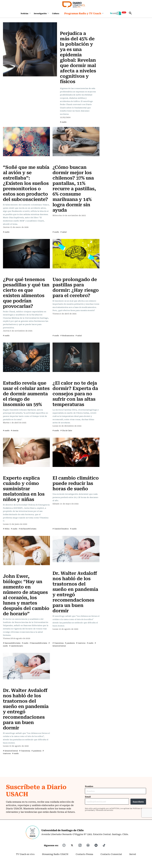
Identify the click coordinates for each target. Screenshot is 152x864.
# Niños (6, 528)
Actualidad (59, 376)
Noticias (24, 13)
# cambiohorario (16, 646)
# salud (63, 232)
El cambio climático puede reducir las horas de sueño (76, 483)
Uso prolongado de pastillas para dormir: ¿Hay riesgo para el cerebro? (76, 287)
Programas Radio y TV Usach (82, 13)
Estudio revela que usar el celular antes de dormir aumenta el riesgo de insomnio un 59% (26, 393)
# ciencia (14, 430)
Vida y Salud (67, 24)
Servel (132, 854)
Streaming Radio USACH (55, 854)
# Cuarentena (58, 643)
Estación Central (62, 567)
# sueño (63, 122)
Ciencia (57, 273)
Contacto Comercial (111, 854)
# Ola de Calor (66, 430)
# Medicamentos (67, 335)
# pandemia (70, 643)
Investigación (40, 13)
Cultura (55, 13)
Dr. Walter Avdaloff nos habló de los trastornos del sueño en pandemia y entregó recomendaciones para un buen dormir (75, 591)
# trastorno (81, 643)
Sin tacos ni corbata (14, 471)
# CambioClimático (61, 528)
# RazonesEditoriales (11, 643)
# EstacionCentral (10, 750)
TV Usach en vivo (25, 854)
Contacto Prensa (84, 854)
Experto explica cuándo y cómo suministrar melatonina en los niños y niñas (24, 488)
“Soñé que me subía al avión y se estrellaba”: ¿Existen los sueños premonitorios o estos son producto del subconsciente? (26, 182)
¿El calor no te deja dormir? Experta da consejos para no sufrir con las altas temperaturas (75, 393)
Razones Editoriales (14, 570)
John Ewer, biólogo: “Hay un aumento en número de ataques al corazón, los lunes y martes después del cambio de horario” (26, 594)
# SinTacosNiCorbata (27, 528)
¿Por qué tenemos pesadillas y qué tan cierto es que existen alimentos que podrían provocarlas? (26, 292)
